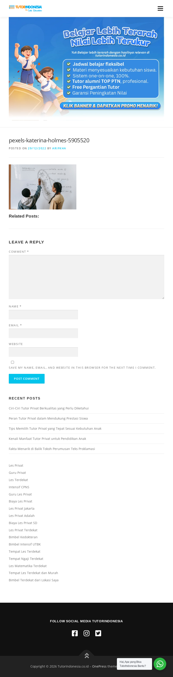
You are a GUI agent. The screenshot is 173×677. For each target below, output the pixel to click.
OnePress (99, 666)
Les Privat (16, 465)
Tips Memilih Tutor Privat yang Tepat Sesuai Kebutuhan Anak (55, 428)
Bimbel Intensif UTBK (25, 544)
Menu (160, 8)
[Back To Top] (87, 656)
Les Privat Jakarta (21, 508)
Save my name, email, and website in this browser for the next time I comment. (82, 368)
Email (15, 325)
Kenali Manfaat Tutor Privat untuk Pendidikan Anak (47, 438)
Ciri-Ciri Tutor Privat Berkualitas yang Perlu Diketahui (49, 408)
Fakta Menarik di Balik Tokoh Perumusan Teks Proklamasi (52, 449)
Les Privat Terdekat (23, 530)
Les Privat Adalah (22, 515)
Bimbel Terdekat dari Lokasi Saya (34, 580)
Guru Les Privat (20, 494)
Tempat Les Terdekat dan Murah (33, 573)
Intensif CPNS (19, 487)
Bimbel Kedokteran (23, 537)
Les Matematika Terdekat (28, 566)
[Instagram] (86, 633)
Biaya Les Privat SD (23, 523)
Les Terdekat (18, 480)
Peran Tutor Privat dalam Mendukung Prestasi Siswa (48, 418)
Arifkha (59, 148)
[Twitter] (98, 633)
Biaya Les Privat (20, 501)
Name (15, 306)
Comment (19, 252)
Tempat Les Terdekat (24, 551)
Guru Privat (17, 472)
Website (16, 344)
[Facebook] (75, 633)
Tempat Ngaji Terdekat (26, 559)
